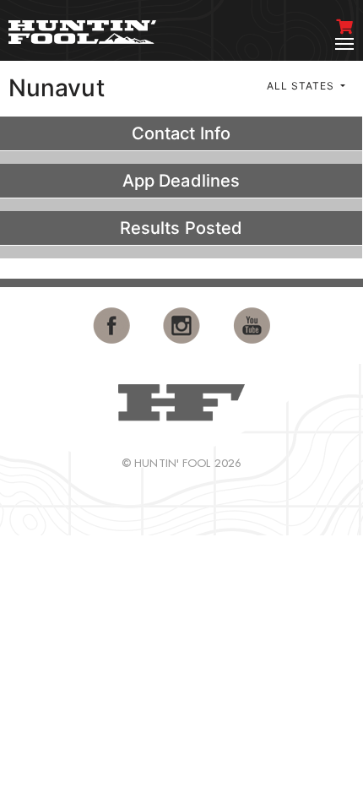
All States (302, 85)
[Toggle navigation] (344, 43)
